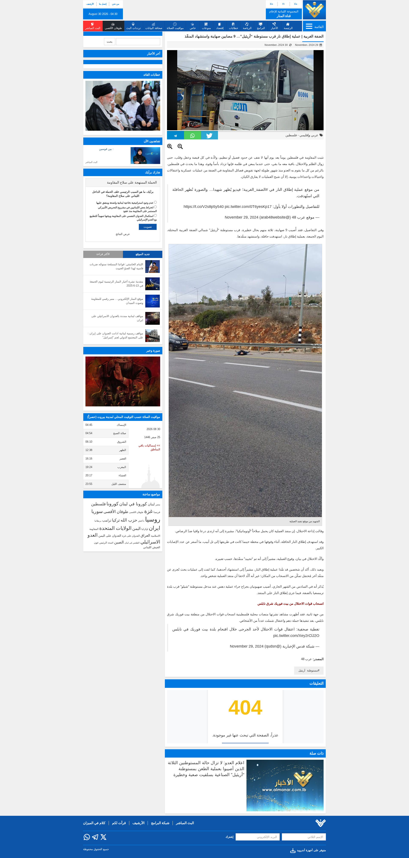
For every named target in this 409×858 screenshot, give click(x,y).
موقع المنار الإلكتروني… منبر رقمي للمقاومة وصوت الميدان (117, 300)
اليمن (136, 528)
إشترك (229, 836)
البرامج (261, 28)
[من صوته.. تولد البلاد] (122, 381)
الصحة (110, 543)
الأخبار (274, 28)
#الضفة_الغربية (255, 189)
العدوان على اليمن (109, 535)
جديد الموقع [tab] (143, 254)
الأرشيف (90, 4)
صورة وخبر (153, 350)
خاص (193, 28)
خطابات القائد (151, 74)
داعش (141, 520)
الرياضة (247, 28)
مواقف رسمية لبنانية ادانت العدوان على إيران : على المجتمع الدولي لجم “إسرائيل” (115, 335)
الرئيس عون (100, 542)
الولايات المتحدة (115, 528)
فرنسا (157, 512)
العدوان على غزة (131, 535)
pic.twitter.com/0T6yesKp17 (248, 206)
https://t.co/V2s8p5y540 (204, 206)
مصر (158, 504)
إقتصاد (220, 28)
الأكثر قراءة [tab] (103, 254)
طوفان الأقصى (116, 511)
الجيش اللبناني (151, 547)
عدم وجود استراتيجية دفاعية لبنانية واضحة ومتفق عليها (124, 202)
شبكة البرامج (160, 823)
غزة (148, 511)
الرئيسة (288, 28)
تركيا (116, 520)
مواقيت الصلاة (175, 28)
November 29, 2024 (241, 217)
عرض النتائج (123, 234)
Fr (283, 4)
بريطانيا (98, 521)
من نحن (115, 4)
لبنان (151, 504)
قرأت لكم (119, 823)
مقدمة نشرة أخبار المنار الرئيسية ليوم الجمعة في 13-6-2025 (116, 283)
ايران (154, 528)
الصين (119, 542)
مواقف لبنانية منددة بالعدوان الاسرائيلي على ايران (117, 318)
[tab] (123, 182)
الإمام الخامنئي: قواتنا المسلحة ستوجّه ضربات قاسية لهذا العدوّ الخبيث (116, 266)
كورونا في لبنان (133, 503)
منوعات (206, 28)
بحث (109, 41)
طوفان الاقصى (136, 512)
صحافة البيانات (153, 28)
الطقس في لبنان (132, 543)
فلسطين (291, 135)
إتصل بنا (103, 4)
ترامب (106, 520)
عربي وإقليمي (309, 135)
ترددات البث (133, 28)
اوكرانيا (144, 529)
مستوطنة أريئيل (308, 670)
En (271, 4)
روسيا (152, 519)
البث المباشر (91, 162)
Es (295, 4)
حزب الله (129, 520)
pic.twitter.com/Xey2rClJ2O (296, 635)
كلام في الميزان (94, 823)
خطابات (233, 28)
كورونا (112, 503)
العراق (145, 535)
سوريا (97, 511)
